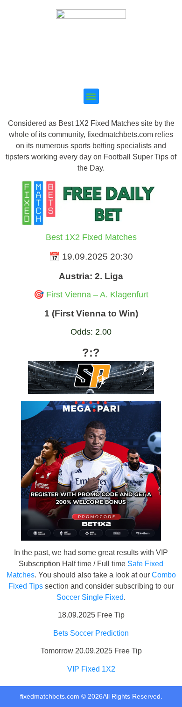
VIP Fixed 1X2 (91, 669)
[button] (91, 96)
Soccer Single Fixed (90, 597)
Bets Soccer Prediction (91, 633)
